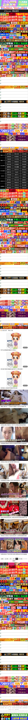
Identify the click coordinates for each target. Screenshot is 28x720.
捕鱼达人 (9, 169)
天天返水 (24, 172)
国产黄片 (9, 179)
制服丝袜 (17, 161)
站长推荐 (3, 165)
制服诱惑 (24, 182)
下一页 (20, 558)
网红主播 (17, 154)
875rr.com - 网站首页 (11, 11)
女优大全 (17, 177)
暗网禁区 (9, 182)
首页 (2, 558)
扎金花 (16, 172)
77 (10, 558)
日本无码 (24, 154)
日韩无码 (24, 187)
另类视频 (24, 161)
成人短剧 (24, 185)
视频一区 (3, 155)
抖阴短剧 (17, 187)
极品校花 (9, 187)
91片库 (9, 177)
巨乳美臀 (24, 159)
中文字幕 (17, 159)
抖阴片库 (3, 181)
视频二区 (3, 160)
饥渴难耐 (17, 164)
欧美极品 (17, 156)
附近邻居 (9, 164)
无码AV (2, 176)
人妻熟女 (9, 161)
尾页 (14, 560)
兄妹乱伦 (17, 185)
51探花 (24, 174)
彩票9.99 (9, 172)
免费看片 (3, 186)
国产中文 (9, 185)
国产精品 (9, 154)
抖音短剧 (9, 174)
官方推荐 (3, 170)
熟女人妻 (17, 179)
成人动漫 (24, 156)
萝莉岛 (24, 177)
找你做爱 (24, 164)
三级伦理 (9, 159)
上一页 (6, 558)
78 (13, 558)
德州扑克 (24, 169)
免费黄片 (24, 179)
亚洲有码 (9, 156)
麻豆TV (16, 174)
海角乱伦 (17, 182)
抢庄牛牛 (17, 169)
